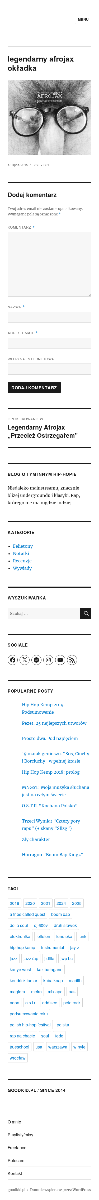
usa (38, 1047)
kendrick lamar (23, 980)
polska (63, 1025)
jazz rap (30, 958)
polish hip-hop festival (30, 1025)
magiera (17, 992)
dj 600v (41, 925)
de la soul (19, 925)
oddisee (49, 1003)
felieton (43, 936)
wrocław (18, 1058)
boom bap (60, 914)
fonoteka (64, 936)
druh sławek (65, 925)
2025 (77, 903)
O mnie (14, 1122)
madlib (75, 980)
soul (45, 1036)
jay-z (74, 947)
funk (82, 936)
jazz (13, 958)
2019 (14, 903)
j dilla (49, 958)
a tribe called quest (27, 914)
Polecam (16, 1160)
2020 (30, 903)
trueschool (19, 1047)
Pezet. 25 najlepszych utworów (54, 723)
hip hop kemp (22, 947)
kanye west (20, 969)
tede (59, 1036)
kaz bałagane (50, 969)
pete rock (72, 1003)
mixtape (55, 992)
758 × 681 (41, 164)
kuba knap (53, 980)
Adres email (23, 332)
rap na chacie (22, 1036)
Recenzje (22, 560)
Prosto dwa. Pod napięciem (50, 738)
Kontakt (15, 1173)
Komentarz (21, 227)
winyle (79, 1047)
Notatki (21, 553)
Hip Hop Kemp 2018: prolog (51, 772)
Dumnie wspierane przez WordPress (60, 1190)
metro (36, 992)
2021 (45, 903)
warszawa (57, 1047)
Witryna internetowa (31, 358)
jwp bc (66, 958)
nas (72, 992)
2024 (61, 903)
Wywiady (22, 568)
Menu (83, 19)
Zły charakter (36, 839)
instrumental (52, 947)
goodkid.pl (16, 1190)
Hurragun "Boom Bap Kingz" (52, 854)
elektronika (20, 936)
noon (14, 1003)
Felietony (23, 546)
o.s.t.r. (30, 1003)
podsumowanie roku (29, 1014)
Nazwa (16, 306)
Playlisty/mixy (20, 1135)
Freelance (17, 1147)
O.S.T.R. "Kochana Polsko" (50, 805)
